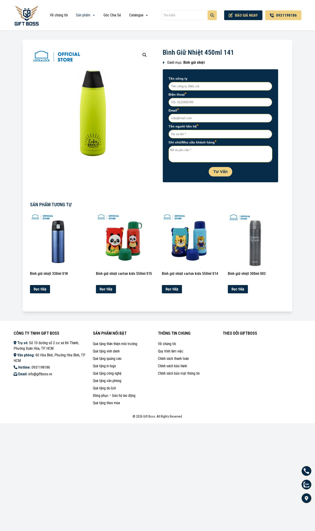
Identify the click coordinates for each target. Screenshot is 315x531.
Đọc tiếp (40, 289)
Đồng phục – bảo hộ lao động (114, 395)
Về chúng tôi (59, 15)
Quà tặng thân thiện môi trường (115, 344)
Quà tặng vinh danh (106, 351)
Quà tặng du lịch (104, 388)
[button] (144, 55)
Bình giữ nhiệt (194, 62)
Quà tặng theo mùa (106, 403)
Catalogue (136, 15)
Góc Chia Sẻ (112, 15)
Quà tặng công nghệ (107, 373)
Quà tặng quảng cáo (107, 358)
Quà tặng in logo (104, 366)
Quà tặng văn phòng (107, 381)
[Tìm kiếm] (212, 15)
